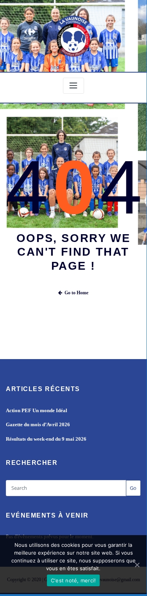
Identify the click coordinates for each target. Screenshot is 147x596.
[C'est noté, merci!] (137, 565)
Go (133, 487)
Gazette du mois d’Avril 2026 (38, 424)
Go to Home (76, 292)
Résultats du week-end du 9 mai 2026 (46, 439)
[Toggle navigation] (73, 86)
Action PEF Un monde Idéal (36, 410)
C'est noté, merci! (73, 580)
